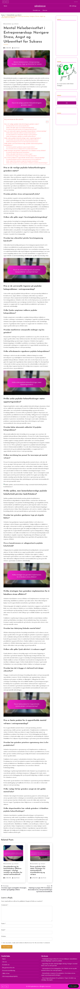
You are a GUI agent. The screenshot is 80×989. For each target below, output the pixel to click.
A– (7, 2)
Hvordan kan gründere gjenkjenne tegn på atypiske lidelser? (20, 147)
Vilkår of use (6, 973)
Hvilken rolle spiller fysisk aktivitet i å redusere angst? (19, 154)
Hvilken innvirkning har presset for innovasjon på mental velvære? (22, 141)
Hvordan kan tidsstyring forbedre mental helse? (18, 152)
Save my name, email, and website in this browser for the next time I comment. (26, 942)
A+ (4, 2)
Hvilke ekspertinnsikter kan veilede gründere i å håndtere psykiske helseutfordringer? (27, 163)
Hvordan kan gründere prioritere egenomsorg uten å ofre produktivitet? (23, 159)
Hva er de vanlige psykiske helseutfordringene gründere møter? (21, 124)
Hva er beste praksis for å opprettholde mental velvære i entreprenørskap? (24, 157)
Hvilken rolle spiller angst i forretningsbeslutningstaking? (20, 127)
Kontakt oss (36, 10)
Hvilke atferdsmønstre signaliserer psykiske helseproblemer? (21, 136)
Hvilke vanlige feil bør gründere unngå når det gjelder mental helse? (22, 161)
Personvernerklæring (8, 970)
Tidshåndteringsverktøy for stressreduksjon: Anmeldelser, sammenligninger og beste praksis (59, 959)
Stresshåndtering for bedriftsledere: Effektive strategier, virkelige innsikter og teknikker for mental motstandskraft (13, 870)
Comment (4, 905)
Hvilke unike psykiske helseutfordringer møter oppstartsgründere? (22, 138)
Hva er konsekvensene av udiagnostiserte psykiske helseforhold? (22, 148)
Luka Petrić (16, 48)
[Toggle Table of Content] (46, 121)
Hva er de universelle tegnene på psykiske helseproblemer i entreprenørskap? (25, 131)
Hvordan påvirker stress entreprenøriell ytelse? (17, 126)
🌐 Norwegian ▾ (73, 986)
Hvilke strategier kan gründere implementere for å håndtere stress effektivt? (25, 150)
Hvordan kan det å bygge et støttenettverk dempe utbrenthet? (21, 155)
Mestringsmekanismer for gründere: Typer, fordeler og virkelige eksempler (58, 979)
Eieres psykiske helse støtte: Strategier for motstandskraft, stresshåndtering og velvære (37, 870)
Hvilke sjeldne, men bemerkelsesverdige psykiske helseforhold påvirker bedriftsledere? (23, 144)
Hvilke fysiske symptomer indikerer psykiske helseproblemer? (21, 133)
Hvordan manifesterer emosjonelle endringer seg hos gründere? (21, 134)
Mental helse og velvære (11, 24)
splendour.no (40, 6)
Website (3, 936)
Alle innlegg (72, 6)
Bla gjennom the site (8, 967)
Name (3, 923)
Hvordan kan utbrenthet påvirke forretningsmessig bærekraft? (21, 129)
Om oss (45, 10)
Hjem (5, 6)
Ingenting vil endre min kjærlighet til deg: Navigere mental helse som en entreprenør (59, 964)
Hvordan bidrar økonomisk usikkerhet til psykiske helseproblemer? (22, 140)
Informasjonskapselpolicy (10, 976)
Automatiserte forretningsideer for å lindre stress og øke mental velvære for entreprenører (59, 969)
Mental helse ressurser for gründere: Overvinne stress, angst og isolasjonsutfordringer (58, 974)
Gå (67, 103)
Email (3, 930)
